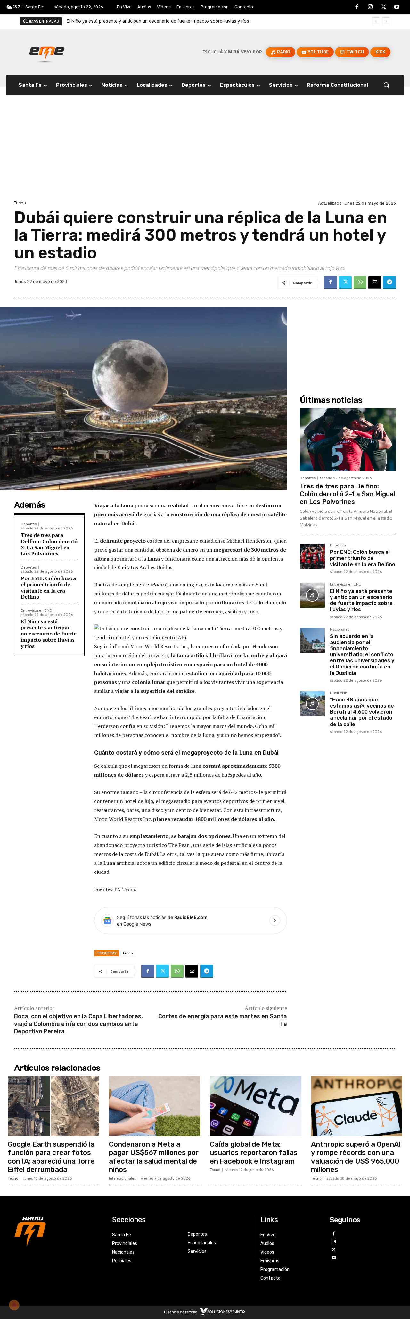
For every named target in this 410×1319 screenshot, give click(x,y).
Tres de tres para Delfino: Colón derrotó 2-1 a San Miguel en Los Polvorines (49, 544)
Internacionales (122, 1178)
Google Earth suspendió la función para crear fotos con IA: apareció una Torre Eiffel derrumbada (51, 1157)
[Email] (374, 282)
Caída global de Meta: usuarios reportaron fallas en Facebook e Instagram (254, 1153)
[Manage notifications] (14, 1305)
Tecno (20, 203)
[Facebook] (357, 7)
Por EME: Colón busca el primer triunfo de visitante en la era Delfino (48, 587)
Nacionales (339, 630)
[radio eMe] (58, 1231)
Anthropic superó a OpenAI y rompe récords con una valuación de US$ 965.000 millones (356, 1157)
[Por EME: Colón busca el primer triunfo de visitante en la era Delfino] (312, 556)
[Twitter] (383, 7)
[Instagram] (370, 7)
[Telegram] (389, 282)
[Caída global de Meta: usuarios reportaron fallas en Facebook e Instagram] (255, 1106)
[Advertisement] (205, 151)
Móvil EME (338, 693)
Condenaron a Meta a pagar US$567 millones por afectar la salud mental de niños (154, 1157)
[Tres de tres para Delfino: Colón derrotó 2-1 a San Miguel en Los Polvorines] (348, 439)
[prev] (376, 21)
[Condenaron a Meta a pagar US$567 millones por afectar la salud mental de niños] (155, 1106)
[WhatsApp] (360, 282)
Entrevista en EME (36, 610)
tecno (128, 953)
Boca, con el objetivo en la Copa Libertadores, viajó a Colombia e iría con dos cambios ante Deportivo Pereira (78, 1024)
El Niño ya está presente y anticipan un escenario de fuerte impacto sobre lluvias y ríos (49, 634)
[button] (386, 84)
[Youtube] (397, 7)
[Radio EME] (47, 52)
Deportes (29, 524)
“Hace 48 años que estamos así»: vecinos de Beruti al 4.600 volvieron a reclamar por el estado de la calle (362, 712)
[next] (386, 21)
